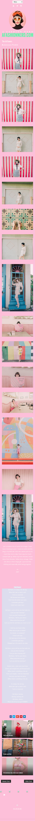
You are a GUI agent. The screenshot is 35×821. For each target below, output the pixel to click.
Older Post (28, 781)
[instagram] (21, 6)
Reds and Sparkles (8, 735)
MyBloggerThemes (6, 813)
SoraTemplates (12, 811)
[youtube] (13, 6)
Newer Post (6, 781)
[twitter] (17, 6)
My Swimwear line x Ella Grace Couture (13, 773)
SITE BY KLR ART (17, 809)
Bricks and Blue (7, 754)
